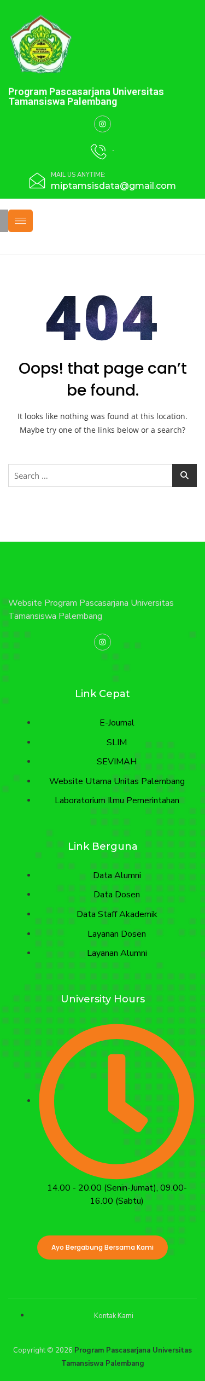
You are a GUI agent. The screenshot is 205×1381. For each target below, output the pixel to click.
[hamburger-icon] (20, 221)
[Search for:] (102, 475)
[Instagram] (102, 123)
